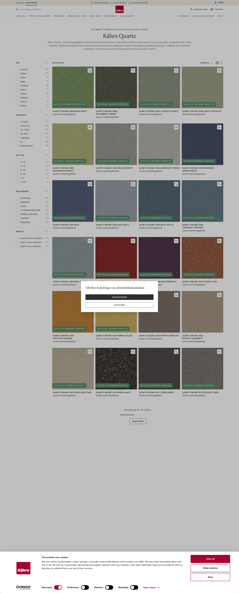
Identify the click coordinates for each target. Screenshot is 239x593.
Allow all (210, 559)
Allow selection (210, 568)
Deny (210, 577)
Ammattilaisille (119, 297)
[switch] (85, 587)
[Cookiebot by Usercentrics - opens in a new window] (23, 588)
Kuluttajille (119, 304)
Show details (149, 587)
